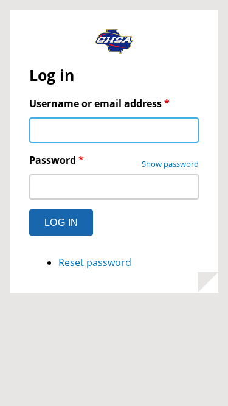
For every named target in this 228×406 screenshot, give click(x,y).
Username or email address (99, 103)
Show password (170, 163)
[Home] (114, 43)
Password (56, 160)
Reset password (94, 262)
